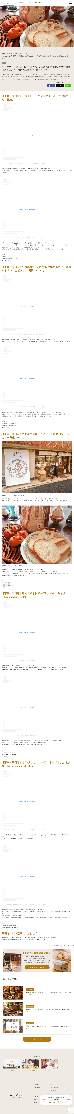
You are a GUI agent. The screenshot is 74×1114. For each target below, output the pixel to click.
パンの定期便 (19, 3)
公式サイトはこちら (8, 260)
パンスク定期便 (54, 1088)
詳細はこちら (6, 427)
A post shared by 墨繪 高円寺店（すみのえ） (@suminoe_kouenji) (26, 163)
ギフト (31, 3)
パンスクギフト (54, 1090)
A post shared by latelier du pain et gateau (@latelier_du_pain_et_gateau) (26, 829)
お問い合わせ (37, 1088)
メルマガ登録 (56, 1102)
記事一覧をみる (37, 1039)
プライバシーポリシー (39, 1102)
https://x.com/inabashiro (16, 495)
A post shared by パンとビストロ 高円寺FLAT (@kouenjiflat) (26, 334)
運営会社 (36, 1100)
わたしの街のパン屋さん (17, 53)
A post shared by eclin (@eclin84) (26, 660)
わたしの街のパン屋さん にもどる (62, 945)
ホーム (4, 53)
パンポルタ (37, 3)
